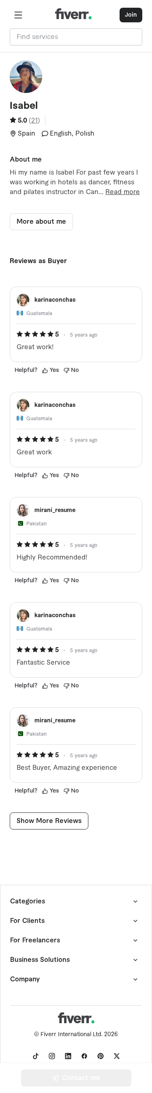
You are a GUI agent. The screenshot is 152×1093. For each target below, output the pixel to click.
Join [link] (131, 15)
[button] (18, 15)
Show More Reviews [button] (49, 821)
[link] (35, 1056)
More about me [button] (41, 221)
